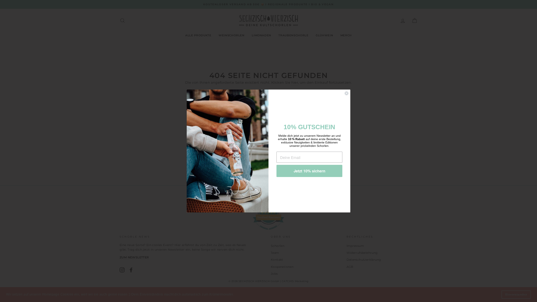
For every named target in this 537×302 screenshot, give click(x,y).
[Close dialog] (346, 93)
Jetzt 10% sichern (309, 171)
